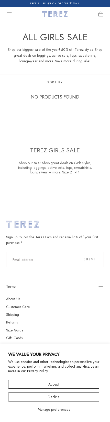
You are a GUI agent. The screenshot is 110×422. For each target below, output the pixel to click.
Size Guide (15, 330)
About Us (13, 298)
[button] (9, 14)
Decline (54, 396)
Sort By (55, 82)
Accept (53, 384)
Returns (12, 322)
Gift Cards (14, 337)
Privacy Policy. (37, 371)
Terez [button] (11, 287)
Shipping (12, 314)
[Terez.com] (22, 224)
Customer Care (18, 306)
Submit (90, 259)
